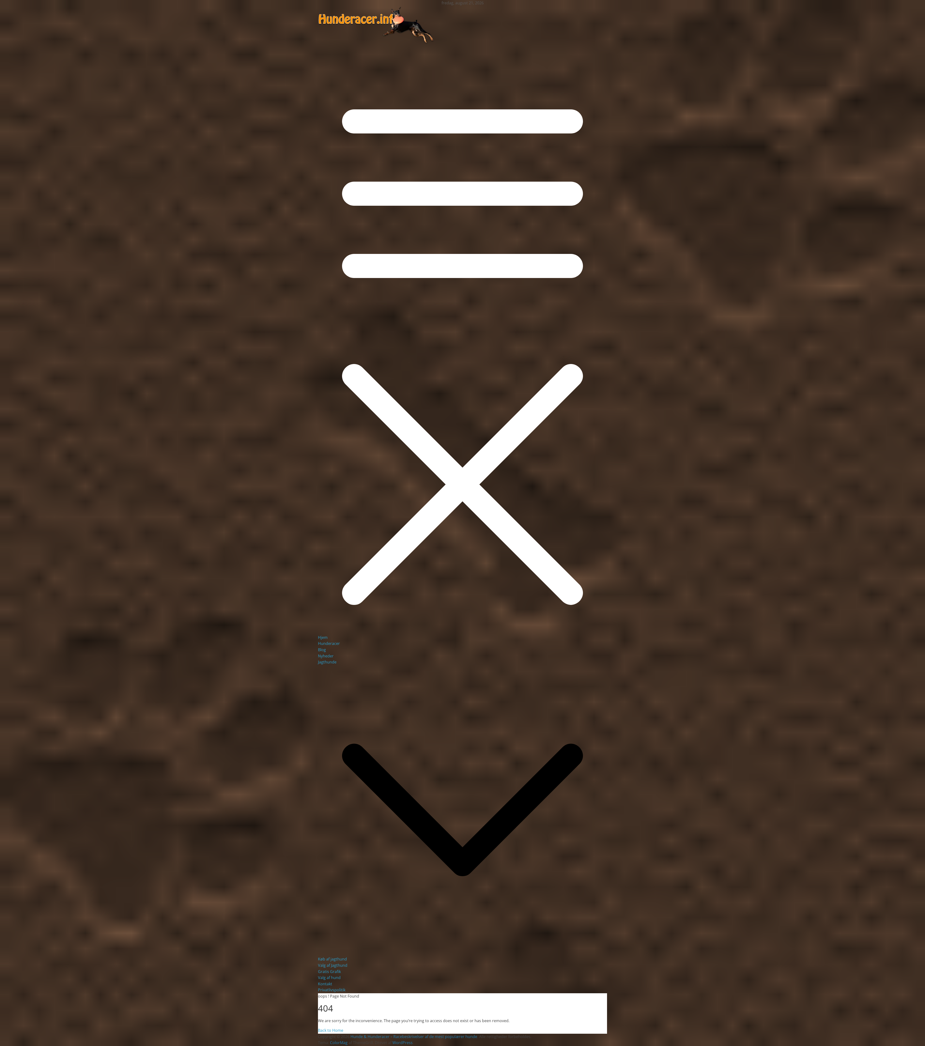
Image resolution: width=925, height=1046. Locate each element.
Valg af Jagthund (332, 965)
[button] (462, 953)
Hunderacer (329, 643)
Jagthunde (327, 662)
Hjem (323, 637)
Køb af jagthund (332, 959)
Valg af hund (329, 977)
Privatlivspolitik (331, 990)
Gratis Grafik (329, 971)
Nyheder (326, 656)
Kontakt (325, 983)
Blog (322, 649)
